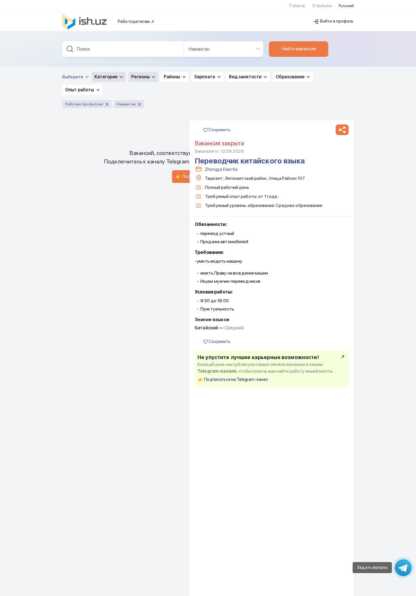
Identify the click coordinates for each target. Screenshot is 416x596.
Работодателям (134, 21)
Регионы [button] (141, 76)
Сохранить (219, 129)
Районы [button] (172, 76)
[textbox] (123, 49)
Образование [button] (291, 76)
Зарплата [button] (205, 76)
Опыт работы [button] (80, 89)
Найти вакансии (299, 48)
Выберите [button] (73, 76)
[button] (342, 129)
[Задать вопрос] (403, 567)
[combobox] (123, 49)
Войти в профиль (336, 21)
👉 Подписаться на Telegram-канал (233, 379)
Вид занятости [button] (245, 76)
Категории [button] (106, 76)
